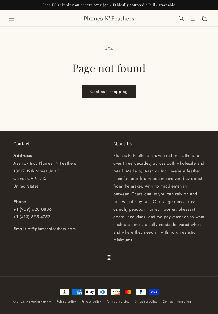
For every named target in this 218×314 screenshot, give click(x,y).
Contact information (177, 301)
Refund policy (66, 301)
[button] (11, 18)
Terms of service (118, 301)
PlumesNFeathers (38, 302)
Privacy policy (91, 301)
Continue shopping (109, 91)
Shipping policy (146, 301)
